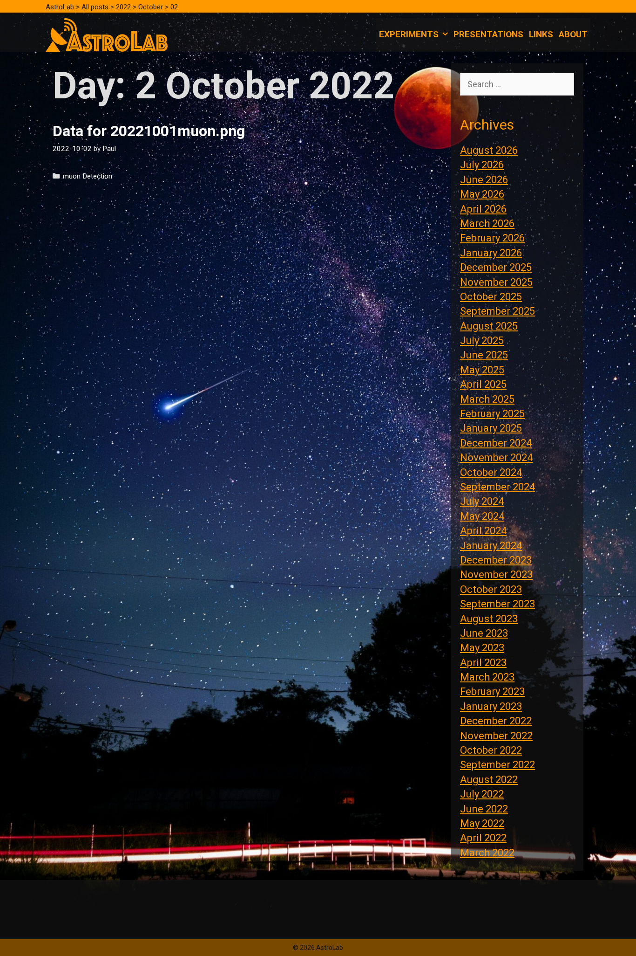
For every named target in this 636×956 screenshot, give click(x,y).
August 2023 (489, 619)
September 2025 (497, 311)
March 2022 (487, 853)
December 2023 (496, 560)
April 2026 (483, 209)
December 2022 (496, 721)
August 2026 (489, 150)
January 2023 (491, 706)
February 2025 (492, 414)
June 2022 (484, 809)
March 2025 (487, 399)
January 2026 (491, 253)
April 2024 (483, 530)
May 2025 (482, 370)
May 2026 (482, 194)
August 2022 (489, 779)
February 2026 (492, 238)
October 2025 (491, 297)
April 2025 (483, 384)
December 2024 (496, 443)
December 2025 (496, 267)
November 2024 (496, 457)
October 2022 (491, 750)
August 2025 (489, 326)
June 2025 (484, 355)
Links (541, 34)
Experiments (409, 34)
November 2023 (496, 574)
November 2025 (496, 282)
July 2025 (482, 340)
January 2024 (491, 545)
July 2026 (482, 165)
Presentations (488, 34)
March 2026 (487, 223)
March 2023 (487, 677)
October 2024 (491, 472)
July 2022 (482, 794)
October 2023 (491, 589)
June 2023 (484, 633)
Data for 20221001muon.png (149, 131)
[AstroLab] (107, 34)
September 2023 (497, 604)
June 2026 (484, 180)
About (573, 34)
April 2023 (483, 662)
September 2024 (497, 487)
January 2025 (491, 428)
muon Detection (87, 176)
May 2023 (482, 647)
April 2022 (483, 838)
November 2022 (496, 736)
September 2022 (497, 764)
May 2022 (482, 823)
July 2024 (482, 501)
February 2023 (492, 691)
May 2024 (482, 516)
